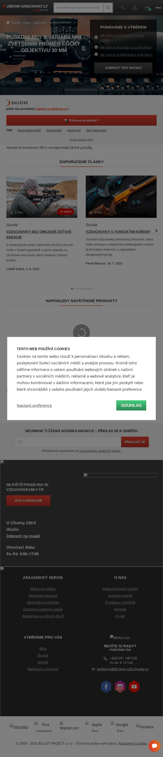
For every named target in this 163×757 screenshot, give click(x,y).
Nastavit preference (34, 405)
